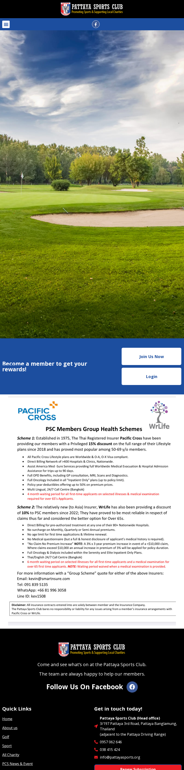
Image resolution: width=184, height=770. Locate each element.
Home (7, 718)
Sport (7, 745)
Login (151, 376)
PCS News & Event (17, 763)
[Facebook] (132, 687)
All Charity (10, 754)
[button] (6, 24)
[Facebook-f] (96, 24)
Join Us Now (151, 356)
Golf (5, 736)
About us (10, 727)
